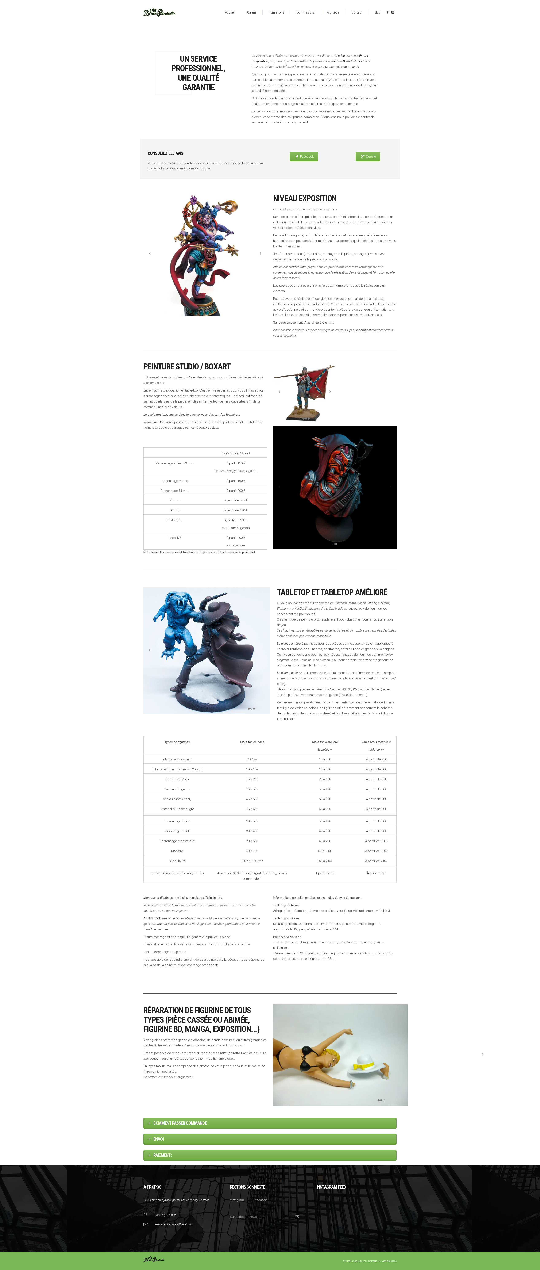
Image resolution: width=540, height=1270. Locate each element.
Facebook (307, 156)
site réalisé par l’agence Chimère (360, 1260)
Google (371, 156)
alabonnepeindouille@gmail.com (174, 1224)
